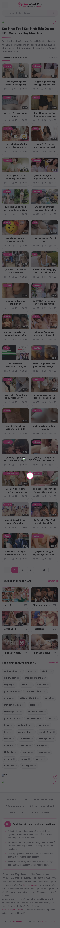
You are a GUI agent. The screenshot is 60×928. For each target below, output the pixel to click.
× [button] (30, 475)
